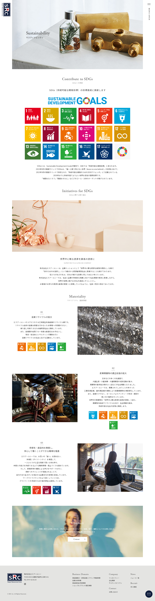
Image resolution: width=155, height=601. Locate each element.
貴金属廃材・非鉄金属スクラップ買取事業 (86, 578)
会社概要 (112, 580)
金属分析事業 (76, 580)
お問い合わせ (113, 592)
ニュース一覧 (135, 578)
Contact (77, 539)
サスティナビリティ (115, 583)
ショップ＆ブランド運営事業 (82, 585)
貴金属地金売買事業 (79, 583)
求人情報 (133, 587)
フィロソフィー (114, 578)
